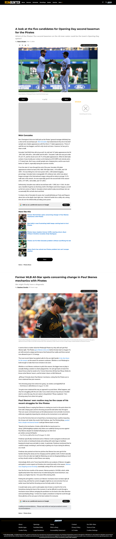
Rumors (28, 2)
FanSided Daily (38, 527)
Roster (49, 2)
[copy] (28, 45)
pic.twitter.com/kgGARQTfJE (56, 384)
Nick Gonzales (42, 142)
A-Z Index (75, 530)
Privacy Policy (76, 527)
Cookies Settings (92, 530)
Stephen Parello (22, 287)
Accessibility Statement (57, 530)
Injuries (55, 2)
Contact (74, 524)
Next (66, 99)
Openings (36, 524)
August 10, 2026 (45, 435)
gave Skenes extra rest (42, 350)
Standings (43, 2)
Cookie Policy (23, 530)
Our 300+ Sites (91, 524)
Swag (52, 524)
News (23, 2)
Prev (23, 99)
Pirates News (27, 265)
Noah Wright (21, 41)
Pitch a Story (54, 527)
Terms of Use (91, 527)
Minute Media (10, 534)
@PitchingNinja (28, 428)
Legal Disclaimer (38, 530)
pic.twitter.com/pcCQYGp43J (27, 433)
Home (20, 265)
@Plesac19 (22, 377)
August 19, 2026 (43, 386)
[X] (106, 2)
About (20, 524)
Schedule (35, 2)
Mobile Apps (22, 527)
